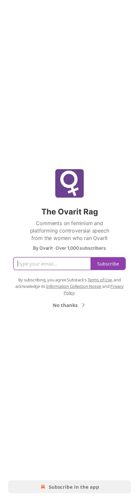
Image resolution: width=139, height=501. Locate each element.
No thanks (65, 305)
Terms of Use (100, 280)
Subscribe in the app (74, 487)
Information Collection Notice (73, 286)
